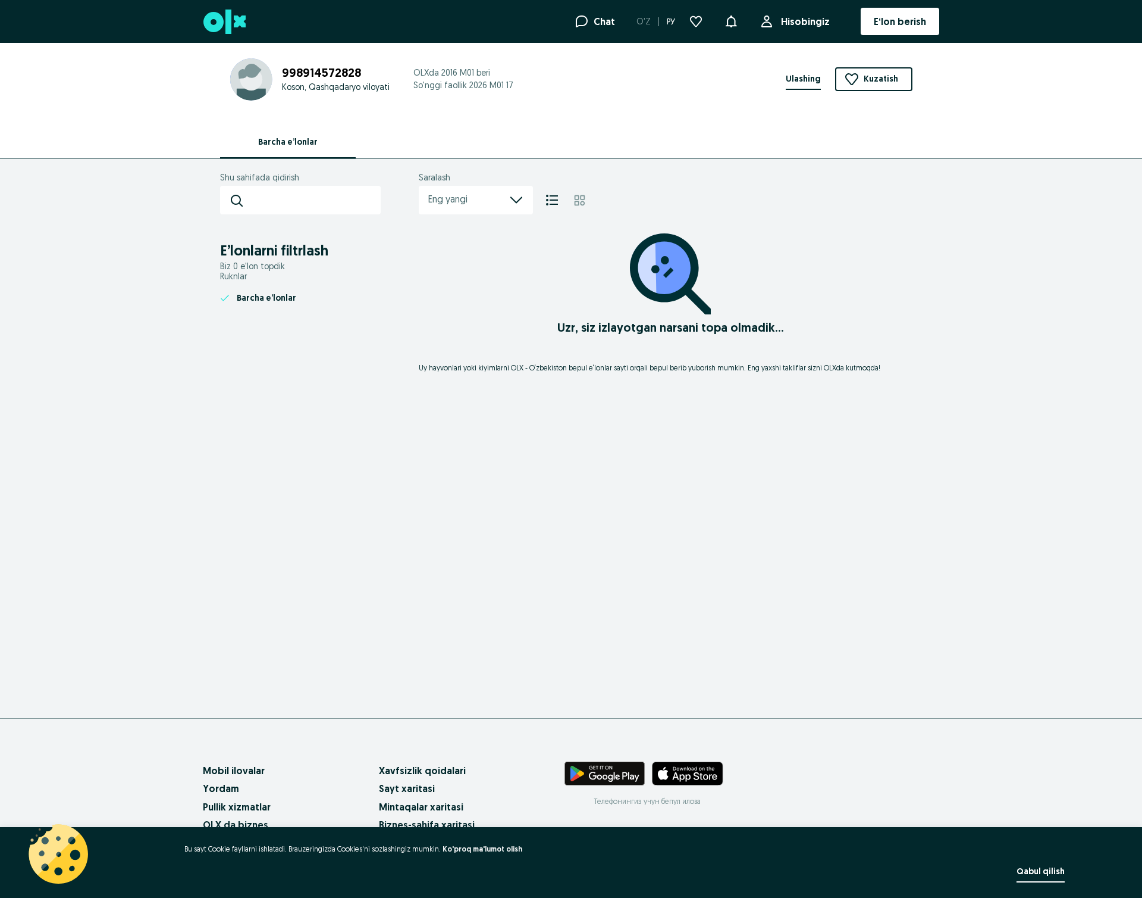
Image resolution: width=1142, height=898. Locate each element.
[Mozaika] (579, 200)
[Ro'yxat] (552, 200)
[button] (731, 20)
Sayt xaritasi (407, 788)
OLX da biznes (235, 825)
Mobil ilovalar (234, 771)
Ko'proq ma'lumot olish (482, 848)
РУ (671, 21)
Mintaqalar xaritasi (421, 807)
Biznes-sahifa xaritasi (427, 825)
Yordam (221, 788)
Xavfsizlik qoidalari (422, 771)
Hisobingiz (805, 21)
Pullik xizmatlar (237, 807)
